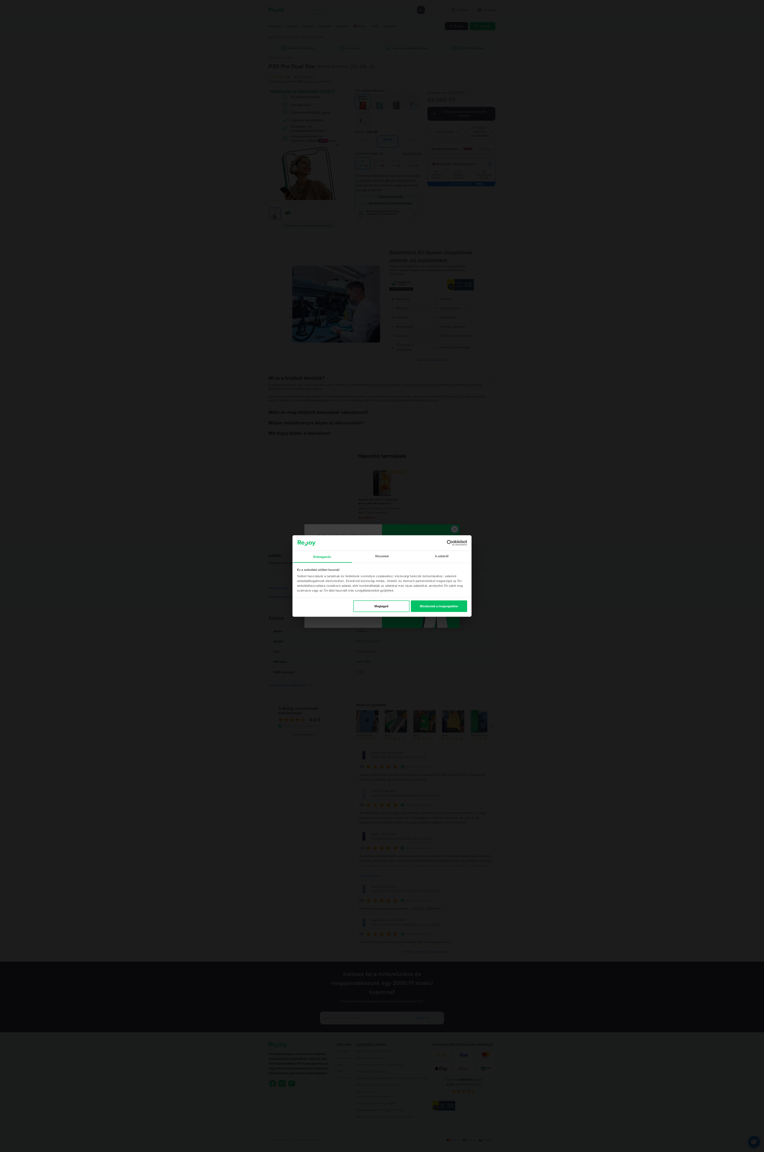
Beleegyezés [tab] (322, 556)
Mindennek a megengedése (439, 606)
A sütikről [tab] (441, 556)
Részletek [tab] (382, 556)
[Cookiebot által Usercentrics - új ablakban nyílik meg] (449, 543)
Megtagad (381, 606)
